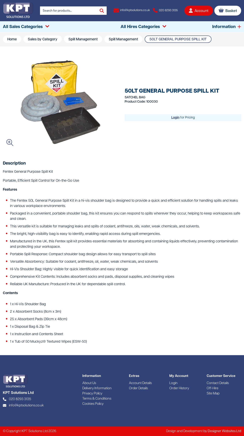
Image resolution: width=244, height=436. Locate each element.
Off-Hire (212, 388)
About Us (89, 383)
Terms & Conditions (96, 398)
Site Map (213, 393)
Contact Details (218, 383)
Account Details (140, 383)
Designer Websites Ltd (224, 431)
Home (12, 39)
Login (175, 117)
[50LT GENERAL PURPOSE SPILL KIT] (61, 102)
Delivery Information (97, 388)
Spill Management (83, 39)
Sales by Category (42, 39)
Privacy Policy (92, 393)
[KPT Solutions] (18, 10)
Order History (179, 388)
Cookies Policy (93, 404)
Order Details (138, 388)
